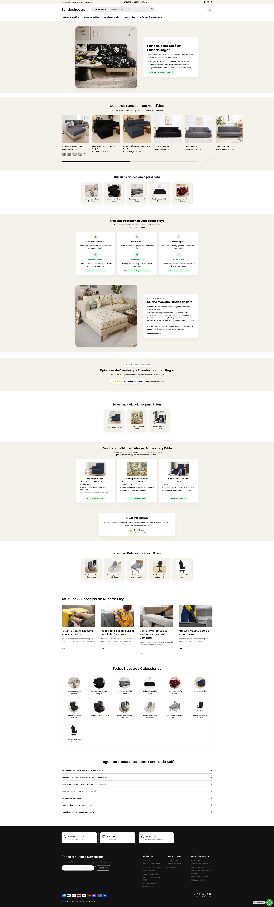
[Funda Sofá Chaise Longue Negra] (106, 129)
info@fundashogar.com (154, 839)
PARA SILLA (88, 2)
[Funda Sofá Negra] (168, 129)
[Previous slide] (203, 161)
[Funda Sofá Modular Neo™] (75, 129)
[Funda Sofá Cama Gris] (229, 129)
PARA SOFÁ (66, 2)
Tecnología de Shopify (87, 901)
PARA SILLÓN (77, 2)
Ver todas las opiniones (154, 381)
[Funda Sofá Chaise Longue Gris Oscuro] (137, 129)
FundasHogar (72, 901)
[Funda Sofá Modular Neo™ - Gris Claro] (69, 154)
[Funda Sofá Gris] (198, 129)
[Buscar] (152, 9)
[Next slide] (209, 161)
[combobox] (123, 9)
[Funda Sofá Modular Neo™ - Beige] (80, 154)
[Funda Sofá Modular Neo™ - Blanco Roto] (74, 154)
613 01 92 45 (111, 839)
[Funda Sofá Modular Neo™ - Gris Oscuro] (64, 154)
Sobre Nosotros (154, 334)
